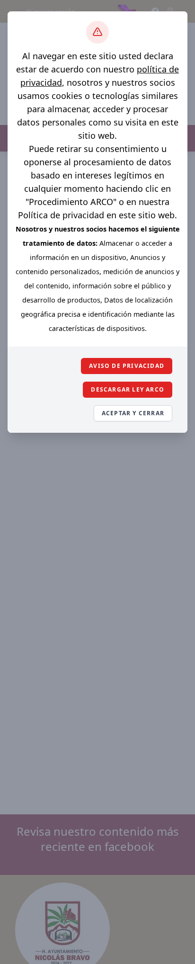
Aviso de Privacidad (126, 366)
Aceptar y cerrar (133, 413)
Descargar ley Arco (127, 389)
